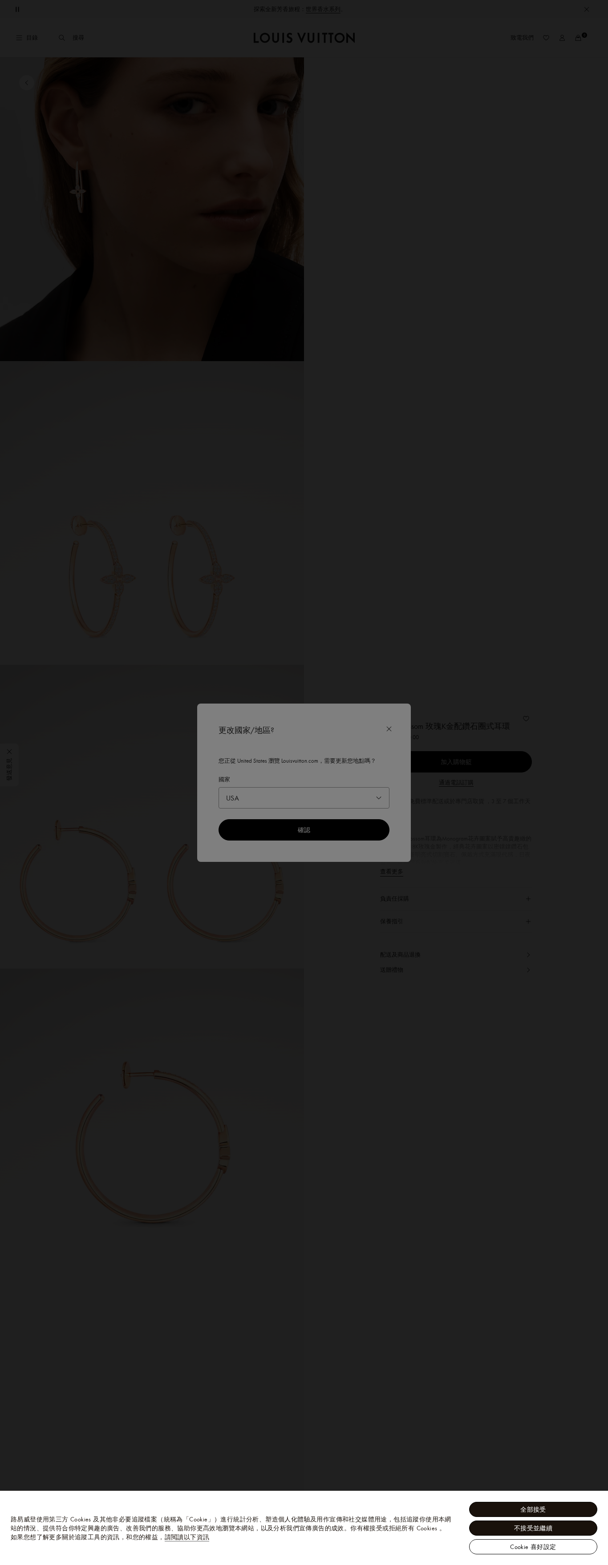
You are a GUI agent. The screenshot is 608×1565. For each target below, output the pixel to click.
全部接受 (533, 1509)
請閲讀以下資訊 (187, 1537)
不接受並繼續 (533, 1528)
